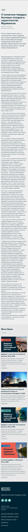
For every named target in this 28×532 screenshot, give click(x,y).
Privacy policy (4, 525)
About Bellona (4, 522)
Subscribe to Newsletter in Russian (10, 516)
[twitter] (6, 500)
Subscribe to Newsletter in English (9, 513)
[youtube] (9, 500)
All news (4, 332)
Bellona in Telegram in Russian (9, 519)
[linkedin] (2, 500)
